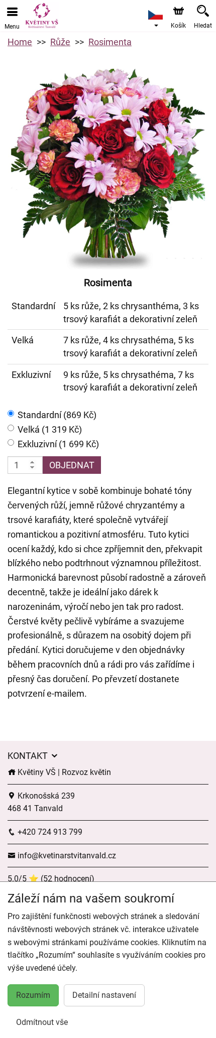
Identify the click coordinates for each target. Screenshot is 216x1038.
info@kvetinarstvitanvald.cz (66, 855)
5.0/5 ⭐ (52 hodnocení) (51, 878)
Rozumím (33, 995)
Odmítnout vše (42, 1022)
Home (20, 42)
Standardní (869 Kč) (57, 415)
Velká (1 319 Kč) (50, 429)
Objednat (71, 465)
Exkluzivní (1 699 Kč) (58, 444)
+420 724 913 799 (49, 832)
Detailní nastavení (104, 995)
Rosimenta (110, 42)
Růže (60, 42)
